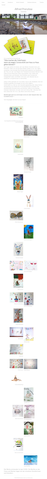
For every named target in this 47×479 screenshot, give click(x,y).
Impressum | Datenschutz (27, 477)
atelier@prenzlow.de (22, 94)
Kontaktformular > (9, 96)
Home (3, 2)
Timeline (42, 2)
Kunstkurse (10, 2)
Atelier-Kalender (20, 2)
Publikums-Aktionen (31, 2)
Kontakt (3, 4)
